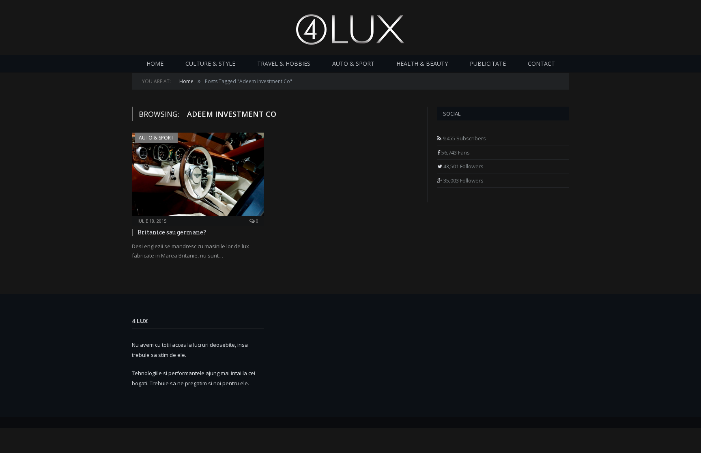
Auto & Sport (353, 63)
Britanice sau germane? (172, 232)
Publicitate (488, 63)
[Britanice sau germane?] (198, 177)
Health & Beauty (422, 63)
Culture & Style (210, 63)
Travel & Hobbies (283, 63)
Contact (541, 63)
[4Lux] (350, 27)
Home (154, 63)
